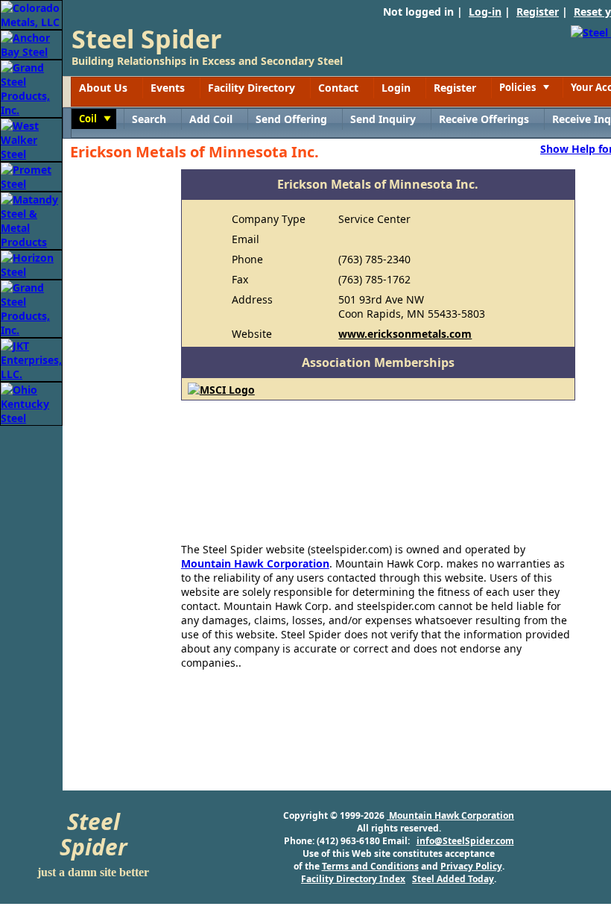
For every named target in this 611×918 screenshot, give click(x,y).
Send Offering (291, 119)
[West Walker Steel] (31, 138)
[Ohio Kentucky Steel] (31, 402)
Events (168, 88)
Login (396, 88)
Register (537, 11)
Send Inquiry (383, 119)
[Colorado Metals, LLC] (31, 14)
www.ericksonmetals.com (405, 334)
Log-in (485, 11)
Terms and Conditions (370, 866)
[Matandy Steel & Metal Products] (31, 220)
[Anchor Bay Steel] (31, 44)
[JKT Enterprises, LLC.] (31, 358)
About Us (103, 88)
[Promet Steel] (31, 176)
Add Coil (210, 119)
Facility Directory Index (353, 879)
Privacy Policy (471, 866)
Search (149, 119)
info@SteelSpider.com (465, 840)
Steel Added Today (453, 879)
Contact (338, 88)
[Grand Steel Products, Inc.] (31, 88)
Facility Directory (251, 88)
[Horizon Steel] (31, 264)
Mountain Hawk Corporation (255, 563)
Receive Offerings (484, 119)
